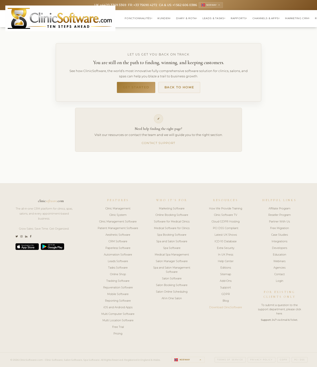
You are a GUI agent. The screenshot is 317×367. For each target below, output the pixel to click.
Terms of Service (230, 360)
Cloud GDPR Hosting (226, 221)
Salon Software (172, 278)
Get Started (136, 87)
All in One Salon (172, 298)
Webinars (279, 261)
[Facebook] (30, 236)
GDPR (225, 294)
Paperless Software (117, 248)
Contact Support (158, 143)
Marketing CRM (297, 18)
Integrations (279, 241)
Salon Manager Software (172, 261)
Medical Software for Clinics (172, 228)
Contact (279, 274)
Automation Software (118, 254)
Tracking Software (118, 281)
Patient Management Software (118, 228)
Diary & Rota (186, 18)
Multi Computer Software (117, 314)
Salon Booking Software (171, 285)
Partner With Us (279, 221)
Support (225, 287)
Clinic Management (117, 208)
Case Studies (279, 234)
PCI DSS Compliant (225, 228)
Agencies (279, 267)
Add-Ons (226, 281)
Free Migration (279, 228)
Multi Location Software (118, 320)
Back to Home (179, 87)
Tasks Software (118, 267)
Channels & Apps (266, 18)
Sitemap (225, 274)
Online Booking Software (171, 215)
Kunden (164, 18)
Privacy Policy (261, 360)
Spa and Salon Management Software (171, 270)
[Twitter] (16, 236)
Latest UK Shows (225, 234)
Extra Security (225, 248)
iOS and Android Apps (117, 307)
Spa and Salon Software (171, 241)
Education (279, 254)
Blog (226, 300)
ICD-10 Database (225, 241)
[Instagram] (21, 236)
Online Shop (118, 274)
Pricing (117, 333)
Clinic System (118, 215)
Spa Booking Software (171, 234)
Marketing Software (172, 208)
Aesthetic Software (117, 234)
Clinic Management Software (118, 221)
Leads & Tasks (214, 18)
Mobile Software (118, 294)
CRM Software (117, 241)
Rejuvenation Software (118, 287)
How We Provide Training (225, 208)
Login (279, 281)
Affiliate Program (279, 208)
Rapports (239, 18)
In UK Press (225, 254)
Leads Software (118, 261)
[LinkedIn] (26, 236)
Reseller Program (279, 215)
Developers (279, 248)
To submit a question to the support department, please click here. (279, 309)
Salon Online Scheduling (171, 291)
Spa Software (172, 248)
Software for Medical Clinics (172, 221)
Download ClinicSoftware (225, 307)
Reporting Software (118, 300)
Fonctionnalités (138, 18)
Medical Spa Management (172, 254)
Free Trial (118, 327)
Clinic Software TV (225, 215)
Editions (225, 267)
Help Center (226, 261)
